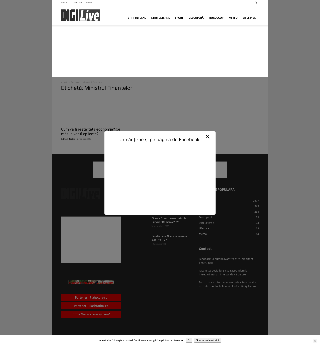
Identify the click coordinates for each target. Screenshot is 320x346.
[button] (256, 2)
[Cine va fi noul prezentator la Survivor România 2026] (139, 223)
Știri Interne (137, 17)
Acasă (64, 82)
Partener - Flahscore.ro (91, 297)
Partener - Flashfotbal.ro (91, 306)
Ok (189, 340)
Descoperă (196, 17)
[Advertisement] (142, 52)
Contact (65, 2)
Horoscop (216, 17)
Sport (179, 17)
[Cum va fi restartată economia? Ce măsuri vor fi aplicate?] (91, 110)
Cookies (88, 2)
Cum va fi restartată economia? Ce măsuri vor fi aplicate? (90, 131)
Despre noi (76, 2)
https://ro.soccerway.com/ (91, 314)
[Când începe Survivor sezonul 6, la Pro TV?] (139, 240)
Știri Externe (160, 17)
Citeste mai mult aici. (207, 340)
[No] (315, 341)
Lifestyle (249, 17)
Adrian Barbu (68, 138)
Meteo (233, 17)
